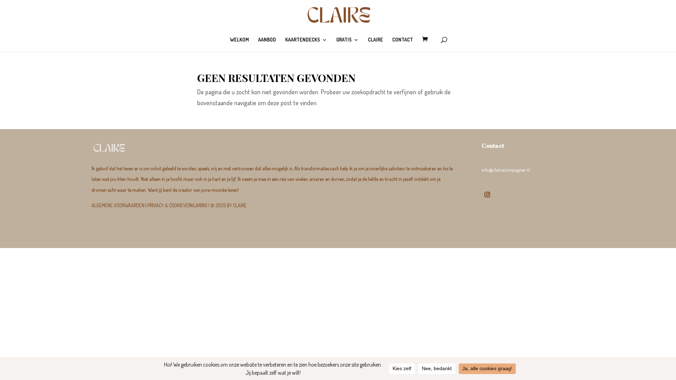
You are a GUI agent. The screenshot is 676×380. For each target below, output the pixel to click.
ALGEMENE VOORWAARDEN (118, 205)
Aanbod (267, 40)
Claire (375, 40)
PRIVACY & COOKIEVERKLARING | (197, 205)
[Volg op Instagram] (487, 194)
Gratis (344, 40)
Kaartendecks (302, 40)
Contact (402, 40)
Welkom (239, 40)
